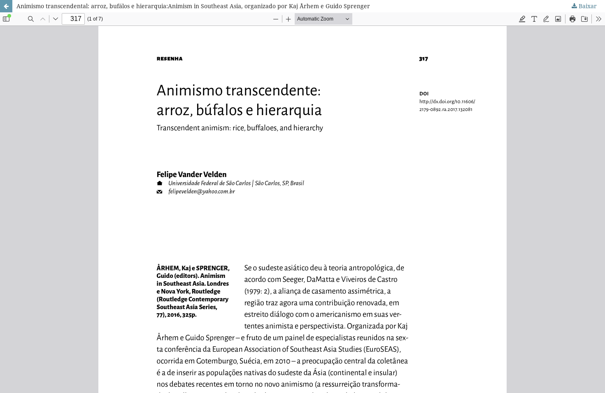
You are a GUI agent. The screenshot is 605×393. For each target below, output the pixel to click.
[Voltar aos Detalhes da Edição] (6, 6)
